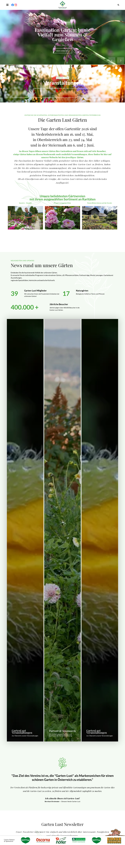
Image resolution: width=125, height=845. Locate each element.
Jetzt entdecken (62, 48)
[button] (8, 5)
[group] (25, 530)
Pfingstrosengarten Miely (62, 203)
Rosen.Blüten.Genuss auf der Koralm (99, 203)
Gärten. (80, 157)
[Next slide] (120, 61)
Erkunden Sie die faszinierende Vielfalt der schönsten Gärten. (62, 88)
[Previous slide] (111, 61)
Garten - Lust (62, 78)
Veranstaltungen (62, 83)
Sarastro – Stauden (25, 203)
